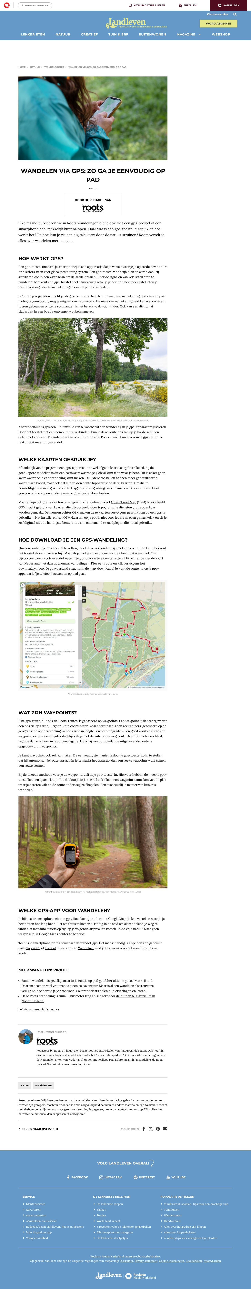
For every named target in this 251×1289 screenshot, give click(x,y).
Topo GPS (33, 948)
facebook (79, 1177)
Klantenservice (217, 14)
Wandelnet (86, 948)
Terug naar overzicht (40, 1129)
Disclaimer (126, 1261)
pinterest (147, 1177)
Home (21, 67)
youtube (178, 1177)
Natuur (35, 67)
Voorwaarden (212, 1261)
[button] (228, 5)
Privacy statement (146, 1261)
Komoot (50, 948)
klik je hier (132, 558)
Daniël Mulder (55, 1032)
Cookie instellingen (171, 1261)
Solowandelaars (87, 991)
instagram (113, 1177)
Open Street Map (123, 502)
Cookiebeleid (194, 1261)
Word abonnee (218, 23)
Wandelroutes (54, 67)
